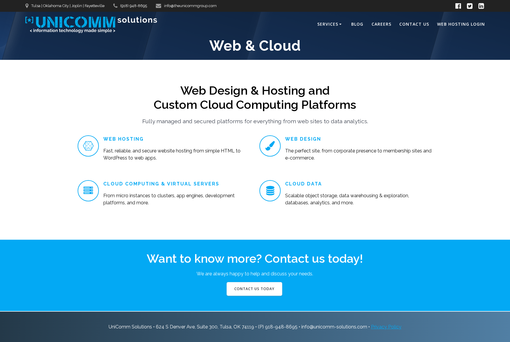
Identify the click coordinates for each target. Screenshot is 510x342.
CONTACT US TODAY (254, 288)
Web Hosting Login (461, 24)
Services (327, 24)
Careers (381, 24)
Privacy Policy (386, 327)
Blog (357, 24)
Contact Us (414, 24)
